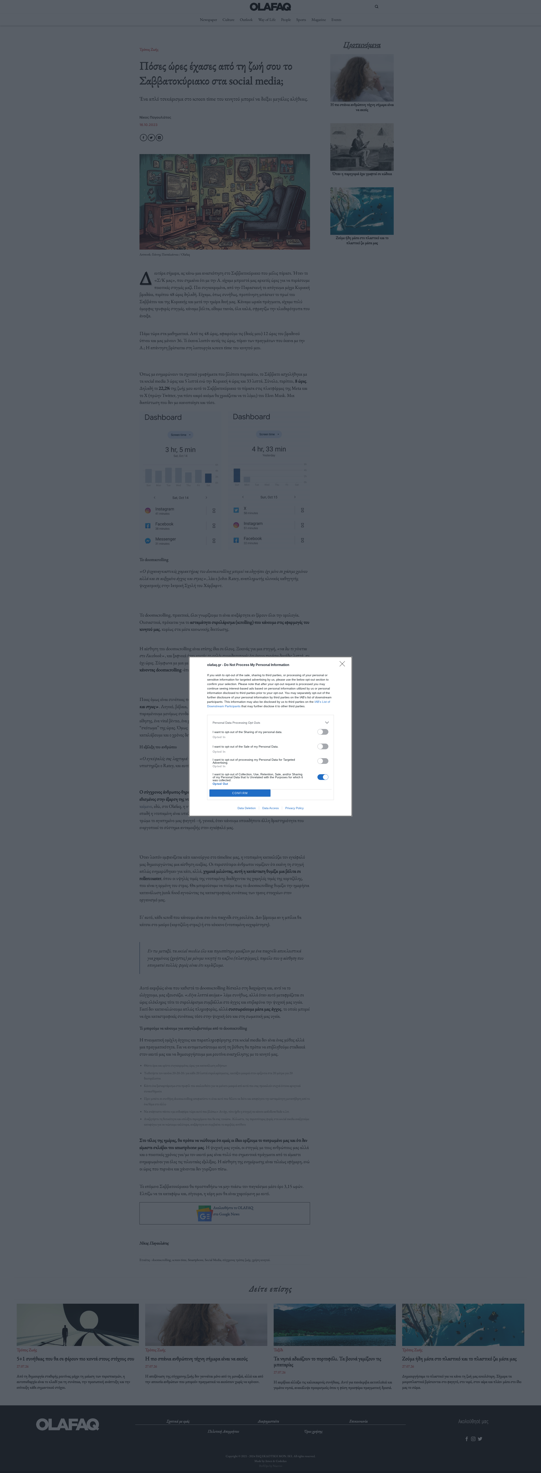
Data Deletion (247, 808)
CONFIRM (240, 793)
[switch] (322, 732)
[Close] (344, 665)
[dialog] (270, 736)
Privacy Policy (294, 808)
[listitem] (270, 722)
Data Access (270, 808)
